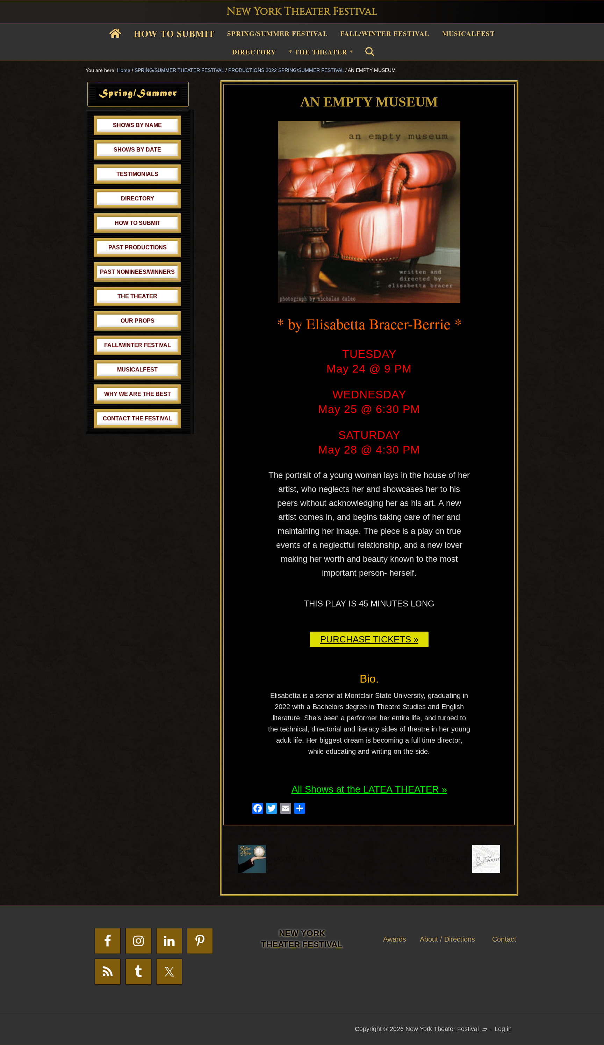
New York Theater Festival (302, 11)
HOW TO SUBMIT (137, 223)
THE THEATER (137, 296)
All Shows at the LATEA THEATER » (369, 789)
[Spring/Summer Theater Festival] (138, 97)
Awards (394, 939)
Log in (503, 1028)
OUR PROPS (137, 321)
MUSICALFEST (137, 370)
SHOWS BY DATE (137, 150)
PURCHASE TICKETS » (369, 639)
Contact (504, 939)
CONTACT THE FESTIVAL (137, 418)
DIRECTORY (137, 198)
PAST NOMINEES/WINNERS (137, 272)
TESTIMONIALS (137, 174)
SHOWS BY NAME (137, 125)
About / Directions (447, 939)
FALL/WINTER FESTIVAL (137, 345)
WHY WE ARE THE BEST (137, 394)
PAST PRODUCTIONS (137, 247)
